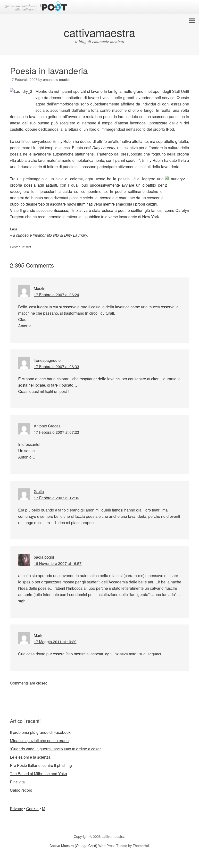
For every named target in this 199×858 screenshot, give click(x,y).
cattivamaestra (99, 32)
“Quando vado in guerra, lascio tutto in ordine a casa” (55, 749)
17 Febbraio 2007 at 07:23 (56, 432)
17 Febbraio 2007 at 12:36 (56, 498)
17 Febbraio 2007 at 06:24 (56, 294)
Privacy (16, 808)
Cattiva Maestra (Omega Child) (73, 845)
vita (29, 246)
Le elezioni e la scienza (30, 757)
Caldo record (21, 790)
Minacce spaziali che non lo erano (39, 740)
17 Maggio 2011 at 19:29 (55, 641)
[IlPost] (53, 7)
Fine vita (17, 782)
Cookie (32, 808)
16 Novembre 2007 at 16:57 (58, 563)
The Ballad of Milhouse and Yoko (38, 773)
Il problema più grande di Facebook (40, 732)
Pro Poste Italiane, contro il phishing (41, 765)
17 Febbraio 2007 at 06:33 (56, 366)
